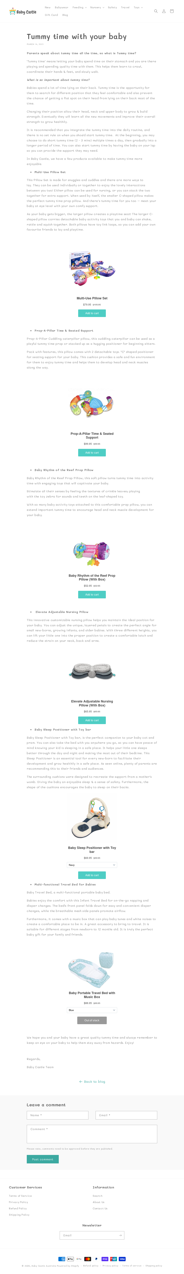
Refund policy (90, 1265)
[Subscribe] (120, 1235)
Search (98, 1195)
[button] (79, 7)
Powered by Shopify (68, 1265)
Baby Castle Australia (44, 1265)
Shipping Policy (19, 1214)
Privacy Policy (18, 1202)
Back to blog (94, 1081)
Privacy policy (110, 1265)
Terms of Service (20, 1195)
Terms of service (131, 1265)
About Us (99, 1202)
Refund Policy (18, 1208)
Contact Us (100, 1208)
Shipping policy (154, 1265)
